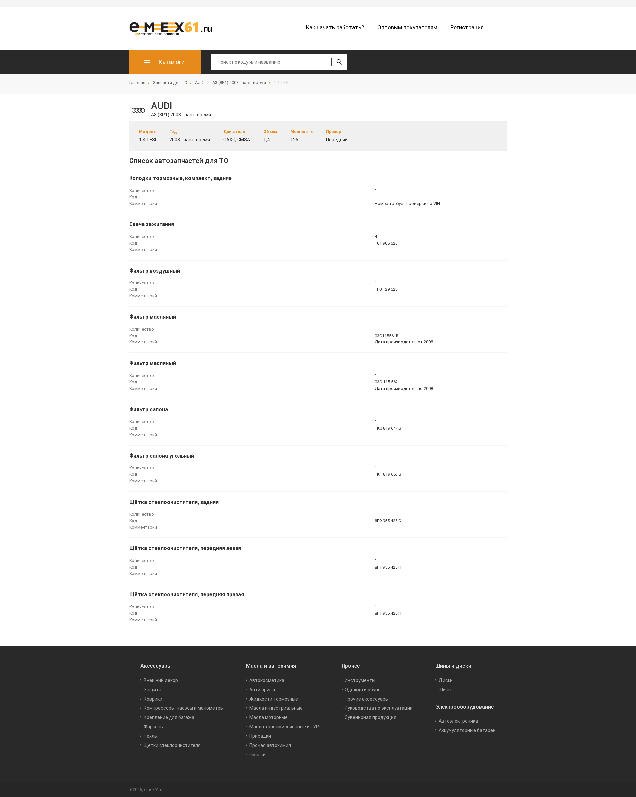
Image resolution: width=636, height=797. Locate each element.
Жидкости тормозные (273, 699)
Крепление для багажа (169, 717)
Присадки (260, 736)
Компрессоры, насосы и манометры (184, 708)
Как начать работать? (335, 27)
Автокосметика (266, 680)
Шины (445, 689)
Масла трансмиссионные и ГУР (284, 726)
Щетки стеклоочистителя (172, 745)
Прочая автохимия (270, 745)
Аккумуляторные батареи (467, 730)
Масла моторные (268, 717)
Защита (152, 689)
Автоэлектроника (458, 721)
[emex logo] (174, 28)
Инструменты (360, 680)
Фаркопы (154, 726)
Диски (446, 680)
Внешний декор (161, 680)
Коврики (153, 699)
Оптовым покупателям (407, 27)
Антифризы (262, 689)
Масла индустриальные (276, 708)
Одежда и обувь (363, 689)
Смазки (257, 754)
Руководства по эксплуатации (379, 708)
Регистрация (467, 27)
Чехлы (151, 736)
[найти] (339, 62)
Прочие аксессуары (367, 699)
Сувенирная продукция (370, 717)
